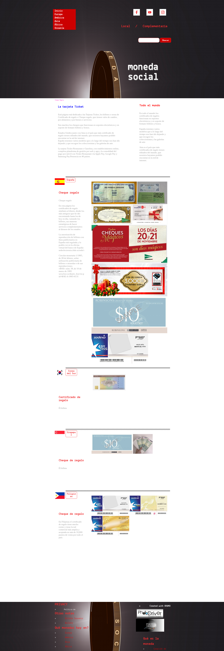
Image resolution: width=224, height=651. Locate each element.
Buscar (165, 40)
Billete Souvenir (74, 618)
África (58, 24)
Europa (58, 14)
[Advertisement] (112, 576)
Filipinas (71, 495)
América (59, 18)
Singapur (71, 433)
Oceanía (59, 28)
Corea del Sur (71, 372)
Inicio (58, 11)
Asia (57, 21)
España (70, 180)
